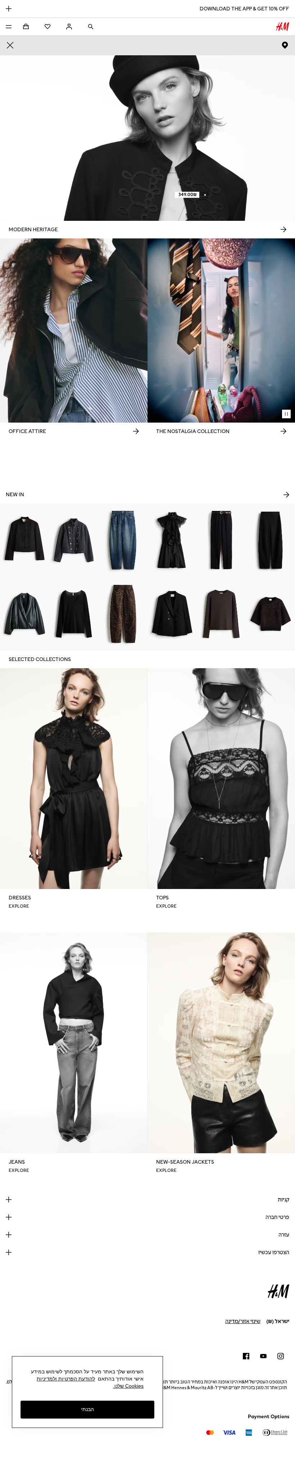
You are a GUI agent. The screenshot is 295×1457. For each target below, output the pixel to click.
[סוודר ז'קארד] (270, 614)
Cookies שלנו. (128, 1386)
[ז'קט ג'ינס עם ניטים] (74, 540)
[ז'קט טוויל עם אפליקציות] (24, 540)
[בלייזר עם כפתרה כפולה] (172, 614)
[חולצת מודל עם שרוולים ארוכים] (221, 614)
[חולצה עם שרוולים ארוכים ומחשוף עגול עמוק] (74, 614)
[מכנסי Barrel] (270, 540)
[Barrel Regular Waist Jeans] (123, 540)
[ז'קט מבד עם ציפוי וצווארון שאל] (24, 614)
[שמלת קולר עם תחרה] (172, 540)
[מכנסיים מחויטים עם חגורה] (221, 540)
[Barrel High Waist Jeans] (123, 614)
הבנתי (87, 1409)
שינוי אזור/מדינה (242, 1321)
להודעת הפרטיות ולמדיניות (66, 1379)
